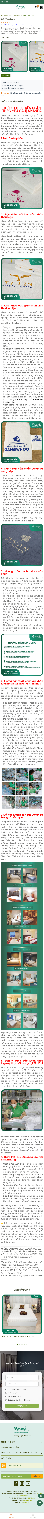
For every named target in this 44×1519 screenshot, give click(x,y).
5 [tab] (26, 1344)
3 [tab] (22, 1344)
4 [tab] (24, 1344)
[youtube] (28, 1483)
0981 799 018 (23, 1496)
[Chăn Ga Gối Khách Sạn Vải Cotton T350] (22, 1314)
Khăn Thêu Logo (28, 15)
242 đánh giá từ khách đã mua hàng (18, 25)
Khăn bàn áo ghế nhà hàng (19, 1400)
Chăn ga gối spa (14, 1393)
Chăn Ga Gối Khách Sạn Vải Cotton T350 (18, 1336)
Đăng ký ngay (21, 1406)
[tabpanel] (22, 1318)
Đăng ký (37, 1476)
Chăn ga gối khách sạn (17, 1389)
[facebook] (16, 1483)
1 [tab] (17, 1344)
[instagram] (22, 1483)
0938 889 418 (24, 1503)
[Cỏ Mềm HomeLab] (21, 7)
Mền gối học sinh (14, 1396)
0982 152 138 (30, 1498)
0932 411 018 (27, 1500)
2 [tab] (19, 1344)
